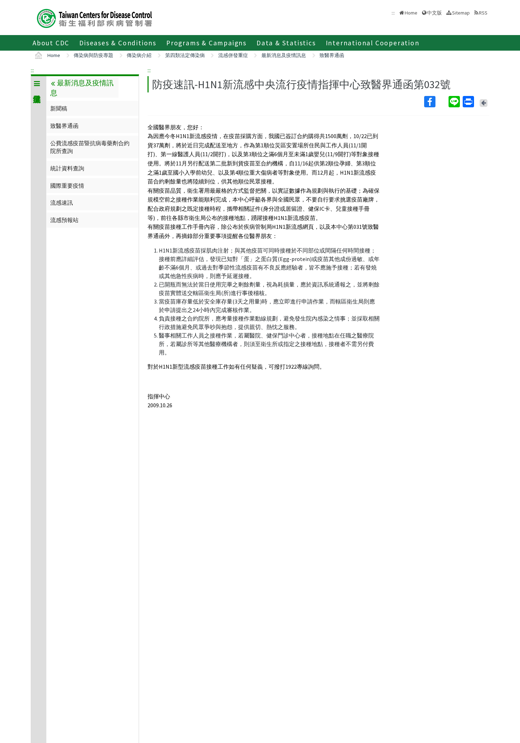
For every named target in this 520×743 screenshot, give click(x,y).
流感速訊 (61, 202)
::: (32, 70)
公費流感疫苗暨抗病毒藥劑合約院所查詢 (89, 147)
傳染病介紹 (139, 55)
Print (469, 101)
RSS (483, 13)
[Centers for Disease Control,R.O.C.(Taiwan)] (94, 17)
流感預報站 (64, 219)
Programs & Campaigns (206, 43)
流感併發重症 (233, 55)
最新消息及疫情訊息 (283, 55)
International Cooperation (373, 43)
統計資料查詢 (67, 168)
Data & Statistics (286, 43)
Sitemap (461, 13)
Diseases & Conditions (117, 43)
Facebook (435, 101)
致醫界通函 (331, 55)
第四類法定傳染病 (185, 55)
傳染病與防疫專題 (93, 55)
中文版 (434, 12)
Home (411, 13)
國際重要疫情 (67, 185)
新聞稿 (58, 108)
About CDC (51, 43)
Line (455, 101)
